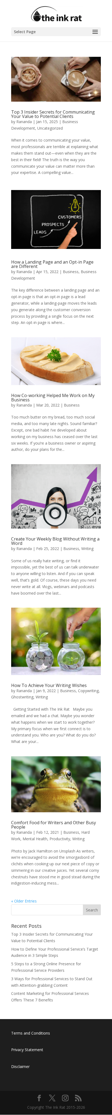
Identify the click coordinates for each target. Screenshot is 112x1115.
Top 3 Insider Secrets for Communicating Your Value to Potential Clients (53, 114)
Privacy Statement (27, 1049)
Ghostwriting (22, 696)
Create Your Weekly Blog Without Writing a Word (55, 541)
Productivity (59, 838)
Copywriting (88, 690)
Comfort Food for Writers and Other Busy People (53, 825)
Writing (87, 548)
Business (71, 271)
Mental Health (35, 838)
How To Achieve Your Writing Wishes (49, 685)
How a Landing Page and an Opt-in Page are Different (52, 264)
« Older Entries (24, 901)
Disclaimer (20, 1066)
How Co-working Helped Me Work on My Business (53, 397)
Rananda (24, 121)
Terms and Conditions (30, 1033)
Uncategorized (50, 128)
